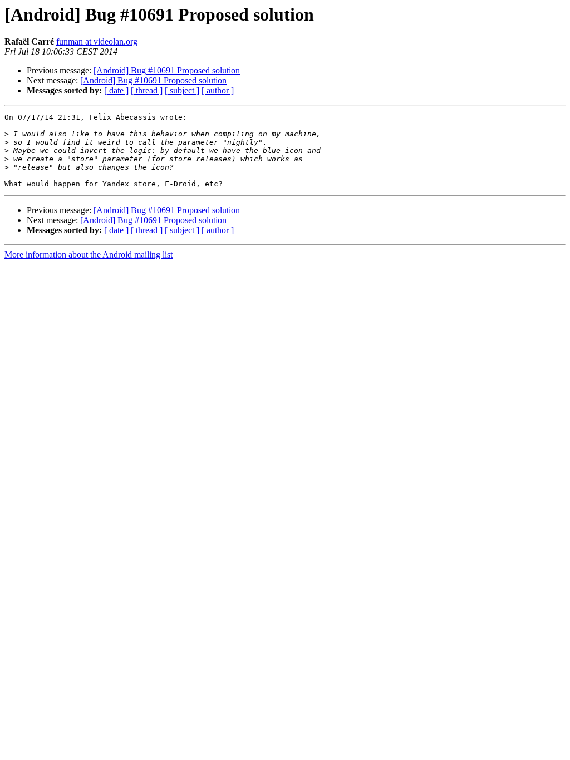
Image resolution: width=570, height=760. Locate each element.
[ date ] (116, 90)
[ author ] (218, 90)
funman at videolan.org (96, 41)
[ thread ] (147, 90)
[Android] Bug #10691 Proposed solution (167, 70)
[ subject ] (182, 90)
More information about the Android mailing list (88, 254)
